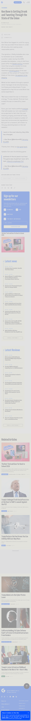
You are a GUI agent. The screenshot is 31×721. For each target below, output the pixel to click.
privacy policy (5, 717)
